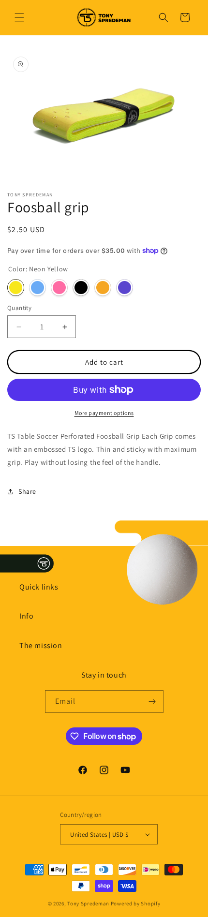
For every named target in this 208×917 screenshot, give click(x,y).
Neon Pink (59, 287)
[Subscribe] (152, 701)
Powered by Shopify (136, 903)
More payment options (104, 412)
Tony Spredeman (88, 903)
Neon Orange (102, 287)
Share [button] (27, 491)
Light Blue (37, 287)
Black (81, 287)
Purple (124, 287)
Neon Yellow (15, 287)
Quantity (19, 308)
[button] (19, 17)
